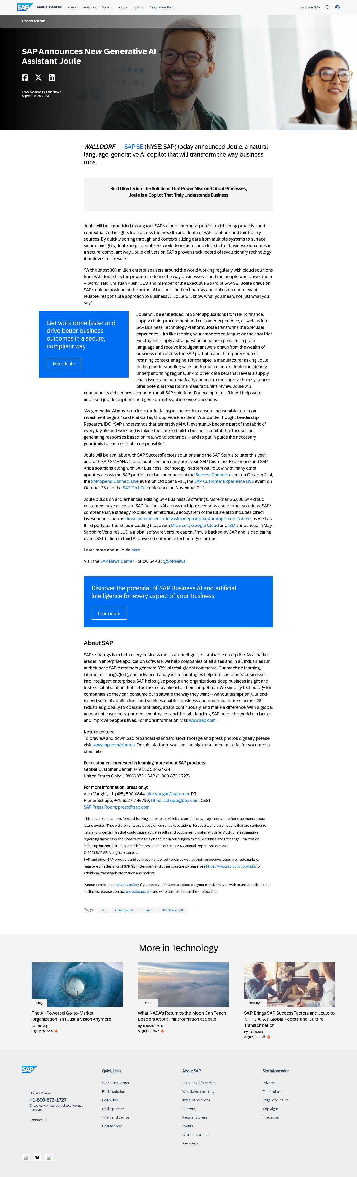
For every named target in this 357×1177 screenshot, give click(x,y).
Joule (147, 910)
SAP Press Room (100, 807)
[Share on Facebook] (25, 79)
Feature (148, 1003)
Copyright (270, 1109)
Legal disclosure (276, 1100)
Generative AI (124, 910)
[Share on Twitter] (38, 79)
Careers (188, 1109)
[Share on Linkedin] (52, 79)
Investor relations (196, 1100)
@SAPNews (174, 561)
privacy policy (128, 885)
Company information (199, 1083)
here (135, 550)
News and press (194, 1117)
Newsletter (191, 1143)
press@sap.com (134, 807)
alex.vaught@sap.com (167, 794)
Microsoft (180, 525)
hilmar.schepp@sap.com (175, 800)
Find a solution (113, 1092)
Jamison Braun (152, 1026)
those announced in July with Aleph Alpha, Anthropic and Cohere (188, 519)
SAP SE (133, 146)
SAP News (53, 91)
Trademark (271, 1117)
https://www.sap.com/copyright (231, 866)
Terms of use (273, 1092)
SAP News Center (117, 561)
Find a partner (113, 1109)
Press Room (34, 21)
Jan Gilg (42, 1026)
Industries (110, 1100)
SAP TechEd (134, 487)
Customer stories (195, 1135)
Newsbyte (255, 1003)
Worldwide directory (198, 1092)
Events (187, 1126)
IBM (231, 525)
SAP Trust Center (115, 1083)
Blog (39, 1003)
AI (103, 910)
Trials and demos (115, 1117)
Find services (112, 1126)
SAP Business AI (172, 910)
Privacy (268, 1083)
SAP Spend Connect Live (115, 481)
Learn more (109, 613)
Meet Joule (64, 363)
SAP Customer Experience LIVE (224, 481)
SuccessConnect (212, 474)
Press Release (31, 91)
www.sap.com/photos (114, 745)
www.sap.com (202, 720)
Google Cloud (205, 525)
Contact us (38, 1120)
